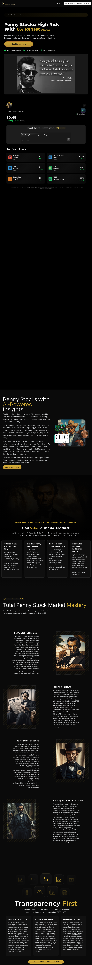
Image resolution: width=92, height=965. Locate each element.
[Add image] (25, 140)
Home (58, 3)
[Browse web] (28, 140)
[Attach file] (23, 140)
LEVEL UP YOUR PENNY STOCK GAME (46, 961)
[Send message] (68, 139)
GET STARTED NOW (12, 467)
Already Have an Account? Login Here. (77, 3)
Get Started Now (19, 44)
